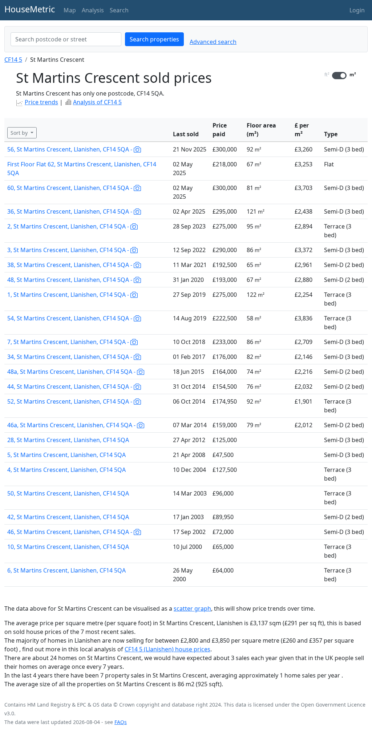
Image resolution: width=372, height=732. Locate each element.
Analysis (93, 10)
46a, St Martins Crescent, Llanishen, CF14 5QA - (72, 425)
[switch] (339, 75)
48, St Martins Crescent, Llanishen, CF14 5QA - (70, 280)
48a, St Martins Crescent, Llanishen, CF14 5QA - (72, 372)
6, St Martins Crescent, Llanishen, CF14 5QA (66, 570)
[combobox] (66, 39)
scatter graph (192, 608)
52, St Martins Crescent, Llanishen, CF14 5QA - (70, 401)
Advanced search (213, 42)
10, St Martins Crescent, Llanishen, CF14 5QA (68, 547)
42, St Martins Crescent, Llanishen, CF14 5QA (68, 517)
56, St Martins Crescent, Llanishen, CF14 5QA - (70, 149)
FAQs (120, 722)
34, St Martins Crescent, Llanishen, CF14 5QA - (70, 357)
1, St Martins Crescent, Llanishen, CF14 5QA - (68, 295)
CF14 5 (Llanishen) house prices (167, 649)
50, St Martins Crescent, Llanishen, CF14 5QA (68, 493)
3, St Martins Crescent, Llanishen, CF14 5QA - (68, 250)
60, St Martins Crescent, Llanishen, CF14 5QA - (70, 188)
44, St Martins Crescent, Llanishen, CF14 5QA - (70, 387)
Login (357, 10)
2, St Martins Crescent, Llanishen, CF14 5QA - (68, 226)
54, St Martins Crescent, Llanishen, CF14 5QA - (70, 318)
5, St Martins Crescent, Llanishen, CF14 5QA (66, 455)
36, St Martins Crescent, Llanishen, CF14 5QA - (70, 211)
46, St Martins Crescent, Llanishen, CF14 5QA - (70, 532)
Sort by (20, 132)
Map (70, 10)
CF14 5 (13, 60)
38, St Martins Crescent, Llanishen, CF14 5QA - (70, 265)
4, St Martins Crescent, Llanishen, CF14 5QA (66, 470)
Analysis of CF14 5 (97, 102)
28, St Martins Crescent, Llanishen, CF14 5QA (68, 440)
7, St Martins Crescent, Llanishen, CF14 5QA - (68, 342)
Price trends (41, 102)
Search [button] (119, 10)
